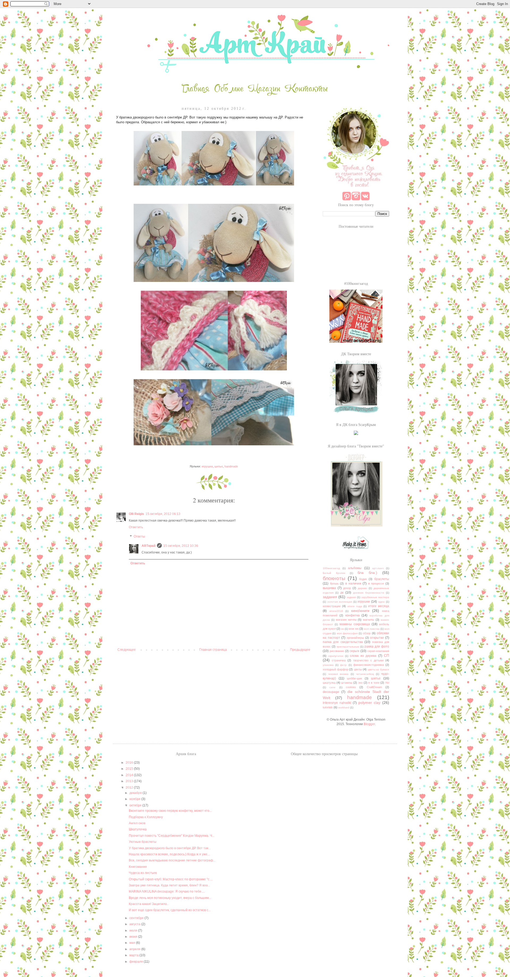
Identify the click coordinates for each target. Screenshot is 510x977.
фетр (343, 664)
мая (132, 943)
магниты (368, 619)
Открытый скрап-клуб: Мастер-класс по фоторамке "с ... (170, 879)
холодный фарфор (335, 669)
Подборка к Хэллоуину (146, 817)
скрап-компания (378, 651)
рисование (337, 651)
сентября (136, 918)
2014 (130, 775)
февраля (136, 961)
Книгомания (138, 867)
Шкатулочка (138, 829)
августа (135, 924)
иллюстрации (332, 606)
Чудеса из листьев (143, 873)
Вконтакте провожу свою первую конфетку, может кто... (170, 811)
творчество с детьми (368, 660)
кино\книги (360, 610)
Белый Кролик (334, 573)
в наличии (353, 583)
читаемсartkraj (365, 674)
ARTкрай (148, 546)
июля (133, 930)
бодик (363, 579)
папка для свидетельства (343, 642)
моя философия (347, 633)
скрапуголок (335, 655)
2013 (130, 781)
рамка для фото (376, 646)
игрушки (207, 466)
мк (342, 628)
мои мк (353, 628)
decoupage (331, 692)
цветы (358, 669)
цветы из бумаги (378, 669)
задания (330, 597)
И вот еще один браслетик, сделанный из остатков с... (170, 910)
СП (386, 655)
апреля (135, 949)
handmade (231, 466)
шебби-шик (354, 678)
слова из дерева (363, 656)
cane (332, 687)
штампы (346, 682)
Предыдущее (300, 650)
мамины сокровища (354, 624)
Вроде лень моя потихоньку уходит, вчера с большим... (170, 898)
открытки (377, 638)
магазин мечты (346, 619)
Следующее (126, 650)
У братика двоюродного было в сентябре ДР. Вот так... (170, 848)
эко (360, 682)
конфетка (352, 615)
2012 (130, 787)
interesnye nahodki (337, 703)
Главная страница (213, 650)
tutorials (328, 707)
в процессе (376, 583)
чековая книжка (338, 674)
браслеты (381, 579)
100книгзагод (331, 568)
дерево (362, 588)
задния (351, 597)
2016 (130, 762)
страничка (339, 660)
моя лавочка (372, 628)
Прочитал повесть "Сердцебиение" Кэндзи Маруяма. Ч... (171, 836)
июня (133, 936)
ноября (135, 799)
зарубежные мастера (375, 597)
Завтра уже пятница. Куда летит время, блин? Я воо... (169, 885)
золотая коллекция (339, 601)
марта (134, 955)
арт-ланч (378, 568)
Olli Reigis (136, 514)
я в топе (373, 682)
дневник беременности (368, 592)
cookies (351, 687)
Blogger (369, 724)
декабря (136, 793)
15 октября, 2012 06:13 (163, 514)
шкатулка (329, 682)
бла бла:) (367, 572)
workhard (343, 707)
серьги (354, 651)
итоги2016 (336, 611)
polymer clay (369, 702)
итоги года (354, 606)
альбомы (355, 568)
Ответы (139, 537)
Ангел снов (137, 823)
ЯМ (387, 682)
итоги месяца (378, 606)
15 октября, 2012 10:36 (180, 546)
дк (341, 592)
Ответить (136, 527)
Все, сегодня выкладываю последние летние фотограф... (172, 860)
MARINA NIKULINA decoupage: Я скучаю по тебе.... (167, 891)
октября (135, 805)
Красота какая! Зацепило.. (148, 904)
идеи (381, 601)
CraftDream (374, 687)
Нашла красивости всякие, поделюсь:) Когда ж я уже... (169, 854)
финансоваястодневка (368, 664)
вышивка (329, 588)
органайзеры (355, 637)
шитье (218, 466)
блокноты (334, 578)
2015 (130, 769)
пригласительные (348, 646)
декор (347, 588)
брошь (334, 583)
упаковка (328, 664)
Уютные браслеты (142, 842)
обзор (367, 633)
